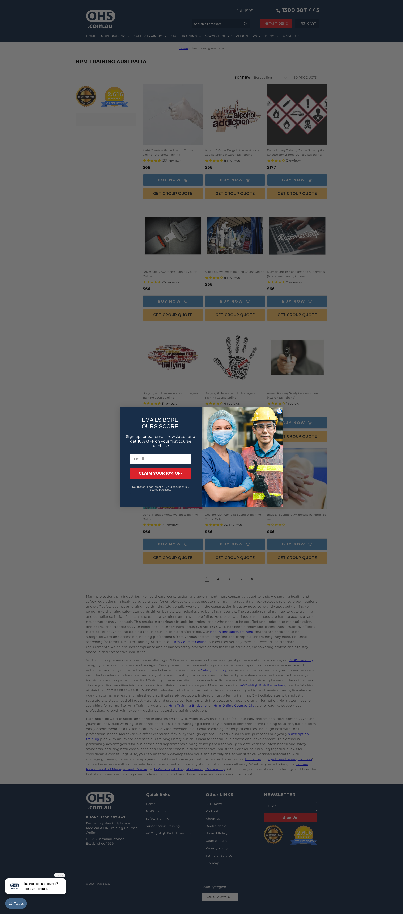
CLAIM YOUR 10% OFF (161, 473)
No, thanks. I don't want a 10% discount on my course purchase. (160, 488)
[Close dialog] (279, 411)
